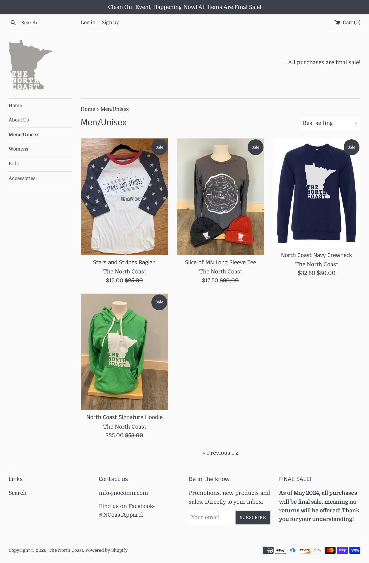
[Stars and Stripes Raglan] (124, 196)
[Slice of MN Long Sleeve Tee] (220, 196)
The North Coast (66, 550)
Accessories (22, 178)
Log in (88, 22)
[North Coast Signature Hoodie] (124, 352)
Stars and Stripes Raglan (124, 262)
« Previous (216, 453)
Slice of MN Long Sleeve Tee (220, 262)
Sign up (111, 22)
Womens (18, 149)
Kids (14, 163)
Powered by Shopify (106, 550)
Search (18, 493)
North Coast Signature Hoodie (124, 417)
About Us (19, 120)
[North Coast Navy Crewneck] (316, 193)
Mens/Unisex (24, 134)
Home (15, 105)
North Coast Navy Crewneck (316, 255)
